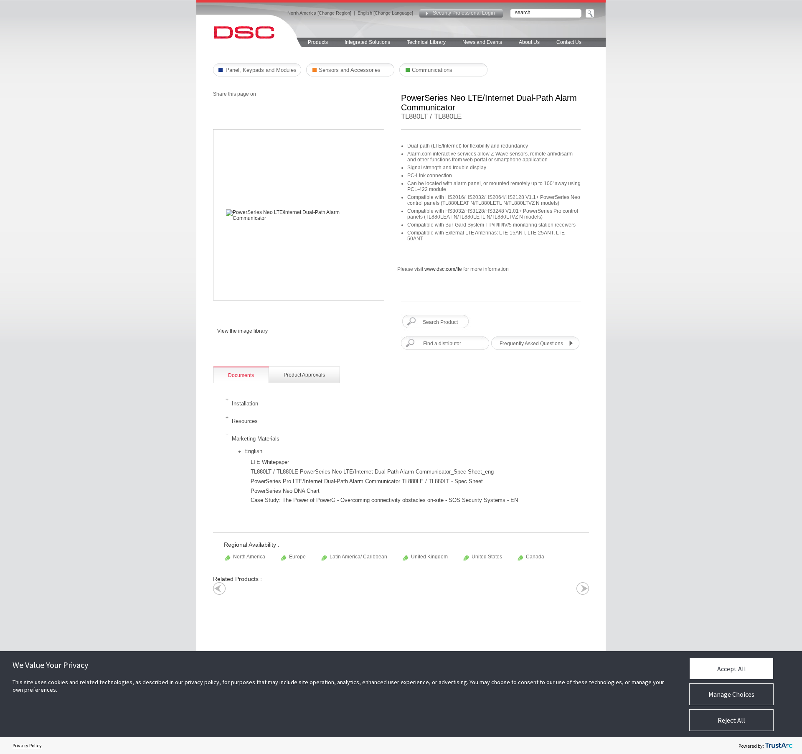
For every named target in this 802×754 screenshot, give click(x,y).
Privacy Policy (27, 745)
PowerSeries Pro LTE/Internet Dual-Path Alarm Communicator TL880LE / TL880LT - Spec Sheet (367, 481)
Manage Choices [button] (731, 694)
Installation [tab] (245, 403)
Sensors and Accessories (350, 70)
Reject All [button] (731, 720)
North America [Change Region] (319, 12)
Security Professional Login (464, 13)
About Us (529, 42)
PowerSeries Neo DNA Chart (285, 491)
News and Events (482, 42)
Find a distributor (442, 343)
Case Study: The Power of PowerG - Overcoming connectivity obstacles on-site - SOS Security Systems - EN (384, 500)
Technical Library (426, 42)
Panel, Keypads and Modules (261, 70)
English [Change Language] (385, 12)
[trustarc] (778, 745)
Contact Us (568, 42)
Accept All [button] (731, 669)
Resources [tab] (245, 421)
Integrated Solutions (367, 42)
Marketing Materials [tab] (255, 439)
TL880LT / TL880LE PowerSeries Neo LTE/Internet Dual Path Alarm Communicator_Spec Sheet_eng (372, 472)
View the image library (242, 331)
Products (318, 42)
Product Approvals (304, 375)
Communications (432, 70)
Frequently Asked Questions (531, 343)
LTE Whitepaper (270, 462)
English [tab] (253, 451)
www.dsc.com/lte (443, 269)
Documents (241, 375)
